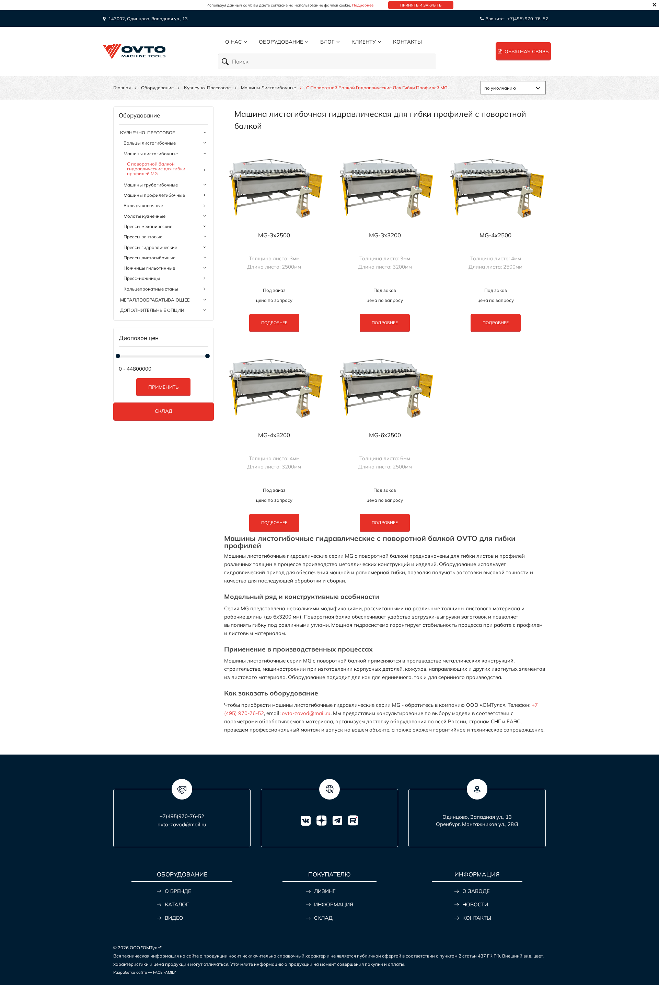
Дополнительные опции (152, 310)
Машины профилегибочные (154, 195)
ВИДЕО (174, 918)
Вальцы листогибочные (150, 143)
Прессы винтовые (143, 236)
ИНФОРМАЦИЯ (333, 904)
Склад (163, 411)
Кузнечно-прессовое (207, 87)
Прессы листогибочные (149, 257)
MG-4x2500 (495, 235)
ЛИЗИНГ (324, 891)
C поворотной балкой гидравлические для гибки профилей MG (156, 169)
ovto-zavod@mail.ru (306, 713)
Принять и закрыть (420, 5)
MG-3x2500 (274, 235)
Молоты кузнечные (144, 216)
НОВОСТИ (475, 904)
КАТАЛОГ (177, 904)
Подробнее (362, 5)
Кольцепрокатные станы (151, 289)
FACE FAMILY (164, 972)
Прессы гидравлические (150, 247)
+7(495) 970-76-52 (527, 18)
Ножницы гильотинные (149, 268)
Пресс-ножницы (142, 278)
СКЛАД (323, 918)
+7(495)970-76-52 (182, 816)
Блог (327, 41)
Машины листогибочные (268, 87)
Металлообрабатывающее (155, 300)
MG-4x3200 (274, 435)
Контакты (407, 41)
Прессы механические (148, 226)
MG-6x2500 (385, 435)
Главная (122, 87)
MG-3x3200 (385, 235)
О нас (233, 41)
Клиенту (363, 41)
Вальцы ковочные (143, 205)
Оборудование (281, 41)
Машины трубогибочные (151, 185)
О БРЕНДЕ (178, 891)
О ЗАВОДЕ (476, 891)
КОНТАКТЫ (476, 918)
